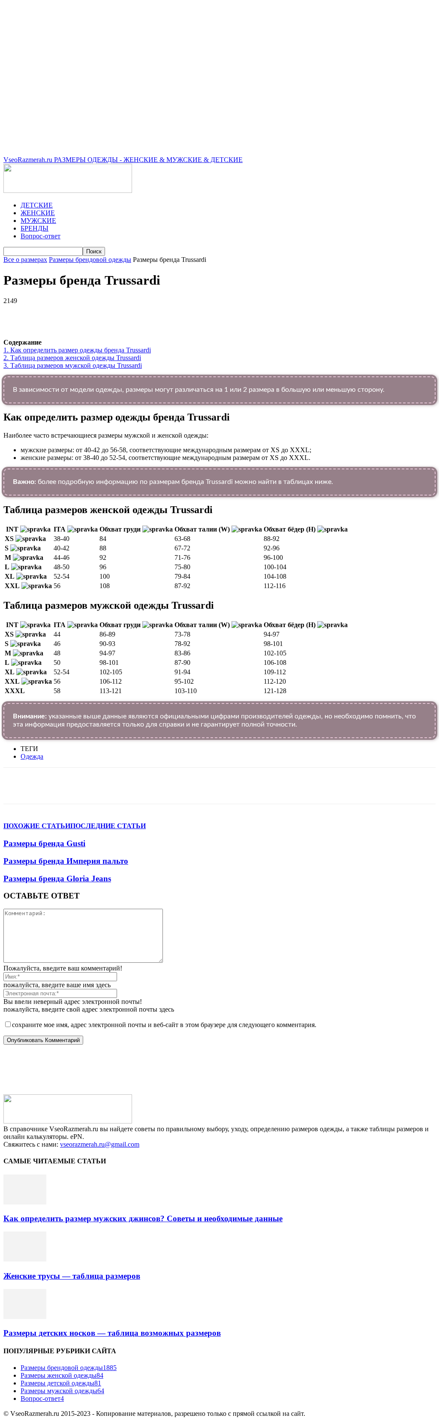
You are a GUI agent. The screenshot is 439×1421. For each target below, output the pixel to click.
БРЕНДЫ (34, 228)
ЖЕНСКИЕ (38, 212)
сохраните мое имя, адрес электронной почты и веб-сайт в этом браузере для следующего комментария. (164, 1024)
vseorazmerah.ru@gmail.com (99, 1144)
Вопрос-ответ (40, 236)
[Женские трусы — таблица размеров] (24, 1259)
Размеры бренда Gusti (44, 843)
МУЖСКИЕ (38, 220)
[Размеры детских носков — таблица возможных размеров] (24, 1316)
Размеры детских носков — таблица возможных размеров (112, 1332)
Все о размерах (25, 259)
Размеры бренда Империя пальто (65, 860)
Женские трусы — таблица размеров (71, 1275)
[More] (245, 314)
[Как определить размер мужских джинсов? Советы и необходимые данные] (24, 1202)
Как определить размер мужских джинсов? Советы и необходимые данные (143, 1218)
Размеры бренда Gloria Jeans (57, 878)
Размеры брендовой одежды (90, 259)
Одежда (32, 756)
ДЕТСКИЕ (37, 205)
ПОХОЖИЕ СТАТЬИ (36, 825)
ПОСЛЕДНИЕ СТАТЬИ (108, 825)
